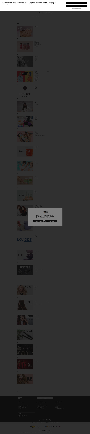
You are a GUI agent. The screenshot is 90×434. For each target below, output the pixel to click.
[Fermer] (88, 5)
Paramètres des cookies (76, 8)
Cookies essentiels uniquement (76, 5)
